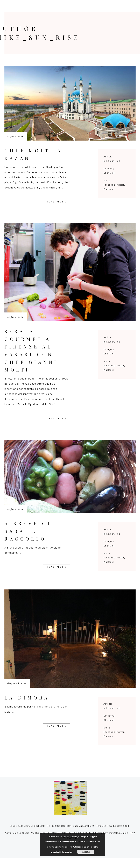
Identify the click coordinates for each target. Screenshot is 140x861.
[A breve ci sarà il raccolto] (70, 476)
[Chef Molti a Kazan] (70, 103)
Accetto (86, 851)
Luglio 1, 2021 (15, 136)
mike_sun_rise (111, 161)
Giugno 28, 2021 (16, 683)
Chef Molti (109, 172)
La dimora (27, 698)
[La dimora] (70, 638)
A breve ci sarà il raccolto (27, 531)
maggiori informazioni (62, 852)
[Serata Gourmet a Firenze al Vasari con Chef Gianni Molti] (70, 272)
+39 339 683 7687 (61, 826)
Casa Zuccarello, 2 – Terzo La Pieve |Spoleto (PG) (100, 826)
